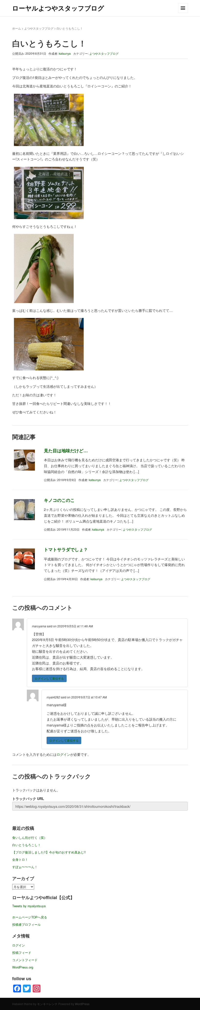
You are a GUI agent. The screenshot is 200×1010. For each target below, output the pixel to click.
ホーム (16, 28)
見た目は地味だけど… (66, 450)
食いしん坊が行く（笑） (29, 837)
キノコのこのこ (59, 500)
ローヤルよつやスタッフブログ (58, 7)
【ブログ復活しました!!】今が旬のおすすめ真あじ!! (49, 852)
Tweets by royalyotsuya (29, 906)
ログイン (63, 754)
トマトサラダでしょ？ (66, 549)
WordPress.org (22, 967)
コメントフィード (25, 959)
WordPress (82, 1004)
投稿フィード (21, 952)
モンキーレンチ (47, 1004)
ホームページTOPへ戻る (29, 917)
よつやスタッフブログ (38, 28)
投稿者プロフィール (26, 924)
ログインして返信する (49, 678)
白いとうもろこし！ (26, 844)
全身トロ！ (20, 859)
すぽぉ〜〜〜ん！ (25, 866)
